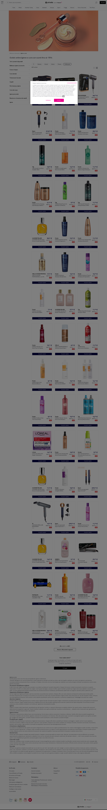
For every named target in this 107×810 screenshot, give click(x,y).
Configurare (48, 100)
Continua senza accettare (72, 82)
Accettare (59, 100)
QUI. (63, 96)
